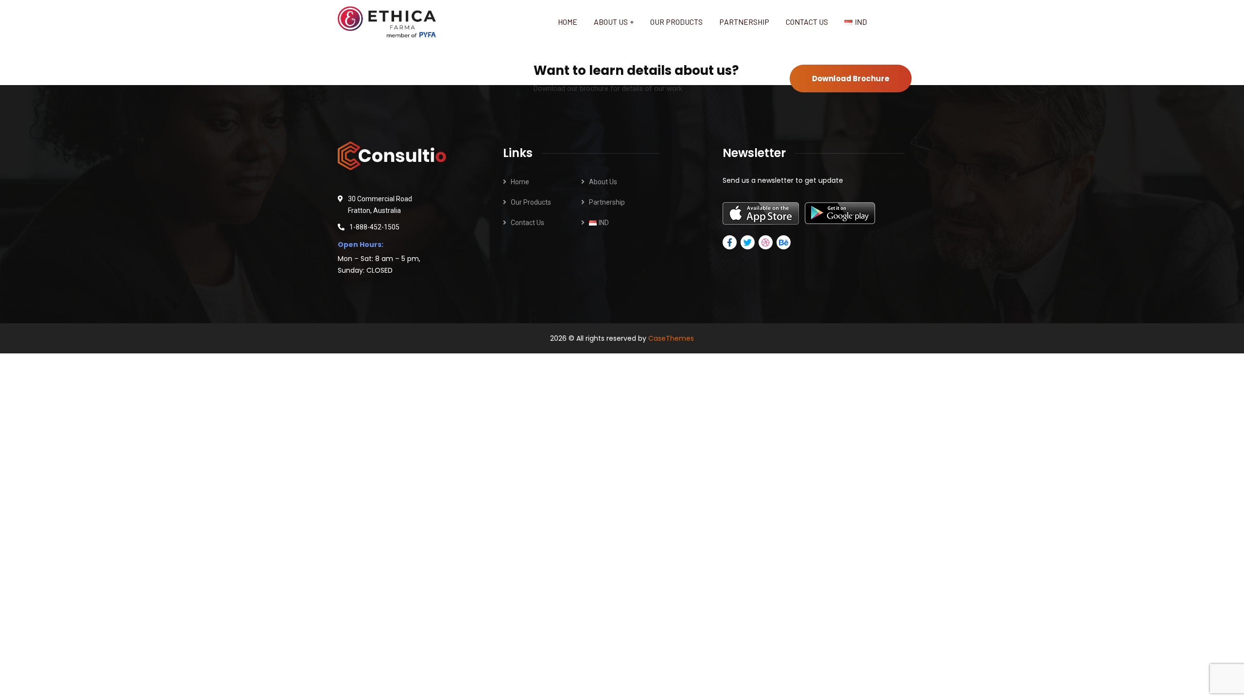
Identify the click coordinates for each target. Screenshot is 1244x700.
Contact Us (527, 223)
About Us (603, 182)
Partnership (607, 202)
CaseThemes (671, 338)
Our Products (531, 202)
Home (520, 182)
